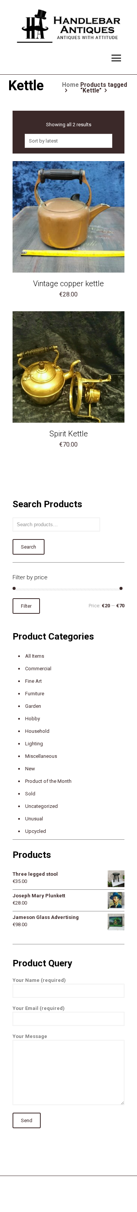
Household (37, 731)
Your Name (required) (39, 980)
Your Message (30, 1036)
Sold (30, 794)
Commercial (38, 668)
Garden (33, 706)
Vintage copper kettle (68, 283)
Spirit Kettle (68, 433)
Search (28, 547)
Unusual (34, 819)
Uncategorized (41, 806)
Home (70, 85)
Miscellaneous (41, 756)
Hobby (32, 718)
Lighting (34, 743)
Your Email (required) (39, 1008)
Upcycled (35, 831)
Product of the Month (48, 781)
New (30, 768)
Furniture (34, 693)
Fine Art (33, 681)
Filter (26, 606)
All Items (34, 656)
